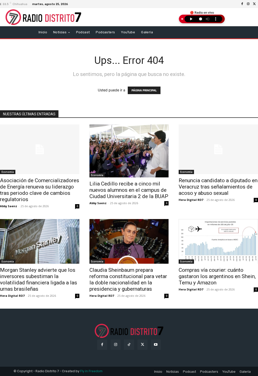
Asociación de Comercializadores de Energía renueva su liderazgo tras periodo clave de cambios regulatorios (39, 189)
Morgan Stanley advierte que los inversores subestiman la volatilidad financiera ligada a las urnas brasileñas (38, 279)
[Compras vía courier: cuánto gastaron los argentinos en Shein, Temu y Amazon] (218, 241)
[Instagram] (248, 4)
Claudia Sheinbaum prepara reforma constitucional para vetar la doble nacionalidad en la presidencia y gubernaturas (128, 279)
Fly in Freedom (91, 371)
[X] (254, 4)
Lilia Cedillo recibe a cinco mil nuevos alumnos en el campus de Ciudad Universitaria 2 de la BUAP (128, 190)
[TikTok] (129, 345)
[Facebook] (242, 4)
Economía (8, 172)
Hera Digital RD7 (191, 200)
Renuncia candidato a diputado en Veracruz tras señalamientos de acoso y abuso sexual (218, 186)
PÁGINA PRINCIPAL (144, 90)
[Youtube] (156, 345)
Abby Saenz (8, 206)
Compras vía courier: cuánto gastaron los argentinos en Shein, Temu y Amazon (217, 276)
